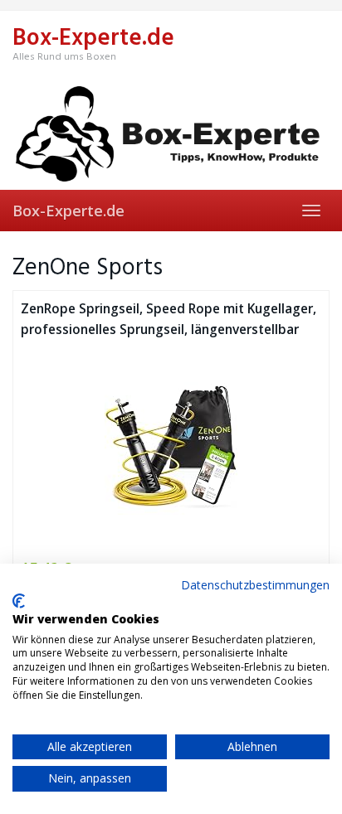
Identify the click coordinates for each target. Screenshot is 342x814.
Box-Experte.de (68, 210)
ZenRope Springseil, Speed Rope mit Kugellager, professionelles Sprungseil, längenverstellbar (168, 319)
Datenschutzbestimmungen (255, 585)
